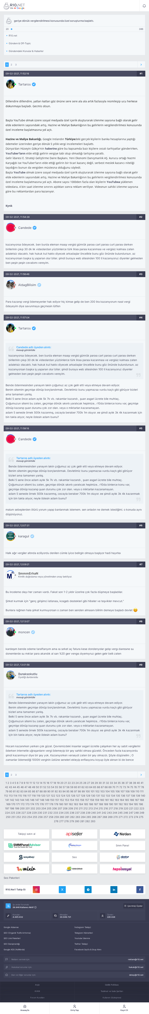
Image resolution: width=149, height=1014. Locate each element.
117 (29, 795)
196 (141, 804)
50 (37, 787)
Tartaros (24, 84)
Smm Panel (122, 845)
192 (121, 804)
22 (69, 782)
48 (29, 787)
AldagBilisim (27, 285)
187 (96, 804)
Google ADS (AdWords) (14, 949)
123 (58, 795)
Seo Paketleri (12, 877)
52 (44, 787)
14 (41, 782)
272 (125, 816)
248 (136, 812)
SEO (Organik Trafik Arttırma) (17, 933)
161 (107, 799)
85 (29, 791)
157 (87, 799)
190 (111, 804)
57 (64, 787)
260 (62, 816)
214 (96, 808)
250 (8, 816)
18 (54, 782)
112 (6, 795)
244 (115, 812)
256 (40, 816)
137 (128, 795)
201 (27, 808)
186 (91, 804)
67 (102, 787)
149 (47, 799)
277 (61, 821)
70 (113, 787)
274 (136, 816)
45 (18, 787)
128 (83, 795)
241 (99, 812)
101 (92, 791)
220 (126, 808)
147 (37, 799)
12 (34, 782)
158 (92, 799)
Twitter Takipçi (81, 944)
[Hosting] (122, 834)
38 (130, 782)
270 (115, 816)
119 (38, 795)
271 (121, 816)
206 (54, 808)
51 (41, 787)
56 (60, 787)
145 (27, 799)
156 (82, 799)
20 (61, 782)
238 (82, 812)
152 (62, 799)
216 (106, 808)
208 (65, 808)
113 (11, 795)
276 (56, 821)
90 (48, 791)
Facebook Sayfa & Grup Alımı (87, 949)
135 (118, 795)
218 (115, 808)
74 (128, 787)
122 (53, 795)
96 (71, 791)
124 (63, 795)
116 (25, 795)
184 (81, 804)
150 (52, 799)
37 (126, 782)
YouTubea (113, 182)
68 (106, 787)
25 (80, 782)
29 (96, 782)
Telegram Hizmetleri (83, 933)
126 (73, 795)
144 (22, 799)
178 (51, 804)
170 (13, 804)
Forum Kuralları (37, 997)
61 (79, 787)
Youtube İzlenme (82, 938)
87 (37, 791)
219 (121, 808)
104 (107, 791)
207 (60, 808)
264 (83, 816)
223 (141, 808)
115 (20, 795)
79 (6, 791)
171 (18, 804)
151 (57, 799)
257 (45, 816)
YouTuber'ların (15, 153)
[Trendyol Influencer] (26, 869)
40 (138, 782)
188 (101, 804)
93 (60, 791)
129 (88, 795)
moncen (24, 632)
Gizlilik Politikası (112, 985)
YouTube (19, 172)
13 (37, 782)
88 (41, 791)
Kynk (9, 206)
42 (6, 787)
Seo (74, 857)
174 (32, 804)
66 (98, 787)
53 (48, 787)
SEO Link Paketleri (12, 938)
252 (18, 816)
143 (17, 799)
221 (131, 808)
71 (117, 787)
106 (117, 791)
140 (143, 795)
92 (56, 791)
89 (45, 791)
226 (18, 812)
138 (133, 795)
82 (18, 791)
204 (43, 808)
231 (45, 812)
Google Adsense (11, 927)
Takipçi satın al (26, 833)
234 (61, 812)
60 (75, 787)
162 (112, 799)
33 (111, 782)
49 (33, 787)
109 (132, 791)
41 (142, 782)
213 (90, 808)
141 (7, 799)
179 (56, 804)
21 (65, 782)
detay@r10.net (136, 975)
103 (102, 791)
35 (119, 782)
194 (131, 804)
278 (66, 821)
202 (32, 808)
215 (101, 808)
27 (88, 782)
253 (24, 816)
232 (50, 812)
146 (32, 799)
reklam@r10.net (135, 959)
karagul (23, 536)
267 (99, 816)
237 (77, 812)
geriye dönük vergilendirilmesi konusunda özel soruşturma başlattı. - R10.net (14, 6)
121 (48, 795)
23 (73, 782)
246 (125, 812)
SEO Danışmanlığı (12, 944)
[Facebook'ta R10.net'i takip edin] (139, 889)
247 (131, 812)
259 (56, 816)
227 (23, 812)
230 (39, 812)
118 (34, 795)
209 (70, 808)
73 (124, 787)
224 (7, 812)
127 (78, 795)
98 (79, 791)
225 (12, 812)
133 (108, 795)
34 (115, 782)
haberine (51, 148)
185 (86, 804)
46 (22, 787)
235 (66, 812)
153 (67, 799)
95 (67, 791)
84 (25, 791)
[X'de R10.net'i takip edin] (62, 889)
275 (141, 816)
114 (15, 795)
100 (88, 791)
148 (42, 799)
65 (94, 787)
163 (117, 799)
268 (104, 816)
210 (76, 808)
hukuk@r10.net (136, 967)
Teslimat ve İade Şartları (112, 991)
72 (120, 787)
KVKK (37, 991)
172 (23, 804)
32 (107, 782)
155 (77, 799)
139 (138, 795)
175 (37, 804)
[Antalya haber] (74, 869)
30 (100, 782)
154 (72, 799)
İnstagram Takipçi (82, 927)
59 (71, 787)
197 (7, 808)
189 (106, 804)
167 (137, 799)
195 (136, 804)
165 (127, 799)
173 (27, 804)
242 (104, 812)
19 (58, 782)
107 (122, 791)
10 (27, 782)
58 (67, 787)
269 (110, 816)
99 (83, 791)
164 (122, 799)
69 (110, 787)
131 (98, 795)
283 (93, 821)
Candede (24, 228)
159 (97, 799)
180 (61, 804)
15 (44, 782)
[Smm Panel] (74, 834)
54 (52, 787)
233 (55, 812)
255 (35, 816)
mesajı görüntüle (25, 350)
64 (90, 787)
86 (33, 791)
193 (126, 804)
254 (29, 816)
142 (12, 799)
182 (71, 804)
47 (25, 787)
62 (83, 787)
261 (67, 816)
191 (116, 804)
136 (123, 795)
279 (71, 821)
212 (85, 808)
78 (142, 787)
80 (10, 791)
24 (77, 782)
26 (84, 782)
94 (64, 791)
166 (132, 799)
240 (93, 812)
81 (14, 791)
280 (77, 821)
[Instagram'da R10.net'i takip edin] (36, 889)
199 (17, 808)
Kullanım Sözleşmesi (112, 997)
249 (141, 812)
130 (93, 795)
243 (109, 812)
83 (21, 791)
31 (103, 782)
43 (10, 787)
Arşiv (37, 985)
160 (102, 799)
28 (92, 782)
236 (72, 812)
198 (12, 808)
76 (135, 787)
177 (47, 804)
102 (97, 791)
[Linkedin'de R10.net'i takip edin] (113, 889)
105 (112, 791)
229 (34, 812)
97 (75, 791)
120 (43, 795)
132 (103, 795)
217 (111, 808)
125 (68, 795)
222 (136, 808)
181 (66, 804)
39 (134, 782)
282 (87, 821)
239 (88, 812)
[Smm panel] (26, 845)
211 (81, 808)
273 (131, 816)
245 (120, 812)
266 (94, 816)
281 (82, 821)
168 (142, 799)
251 (13, 816)
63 (86, 787)
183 (76, 804)
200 (22, 808)
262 (72, 816)
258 (51, 816)
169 (8, 804)
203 (38, 808)
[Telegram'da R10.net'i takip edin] (88, 889)
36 (123, 782)
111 (142, 791)
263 (77, 816)
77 (139, 787)
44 (14, 787)
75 (131, 787)
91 (52, 791)
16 (48, 782)
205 (49, 808)
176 (42, 804)
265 (88, 816)
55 (56, 787)
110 (137, 791)
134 (113, 795)
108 (127, 791)
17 (51, 782)
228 (29, 812)
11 (30, 782)
